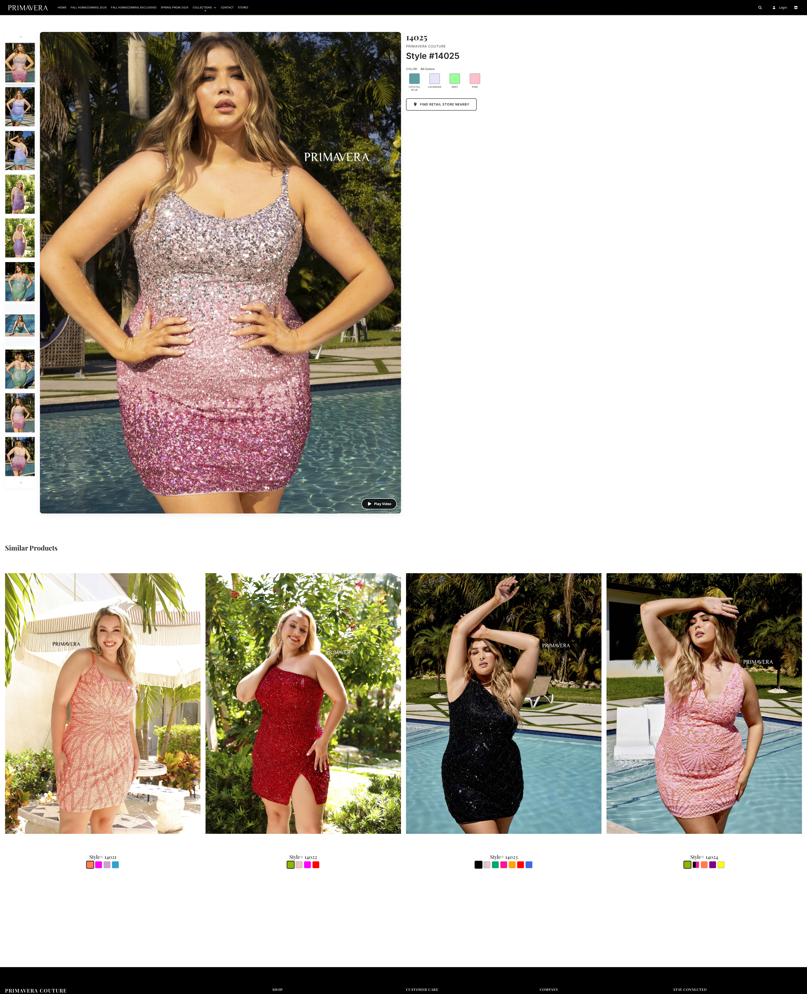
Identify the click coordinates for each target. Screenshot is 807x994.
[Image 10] (20, 457)
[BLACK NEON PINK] (695, 864)
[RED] (316, 864)
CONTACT (227, 7)
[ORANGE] (512, 864)
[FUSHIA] (98, 864)
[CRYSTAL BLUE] (414, 78)
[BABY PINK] (299, 864)
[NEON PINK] (503, 864)
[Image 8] (20, 369)
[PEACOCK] (115, 864)
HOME (62, 7)
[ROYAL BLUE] (529, 864)
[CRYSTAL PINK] (487, 864)
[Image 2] (20, 107)
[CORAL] (90, 865)
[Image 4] (20, 194)
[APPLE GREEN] (291, 865)
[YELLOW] (721, 864)
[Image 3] (20, 150)
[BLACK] (479, 865)
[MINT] (455, 78)
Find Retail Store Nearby (444, 104)
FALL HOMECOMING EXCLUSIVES (134, 7)
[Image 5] (20, 238)
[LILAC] (107, 864)
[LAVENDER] (434, 78)
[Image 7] (20, 325)
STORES (243, 7)
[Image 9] (20, 413)
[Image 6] (20, 282)
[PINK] (475, 78)
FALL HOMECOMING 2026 (89, 7)
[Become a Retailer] (795, 7)
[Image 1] (20, 62)
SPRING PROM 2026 (175, 7)
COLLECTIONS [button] (203, 7)
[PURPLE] (712, 864)
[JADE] (495, 864)
